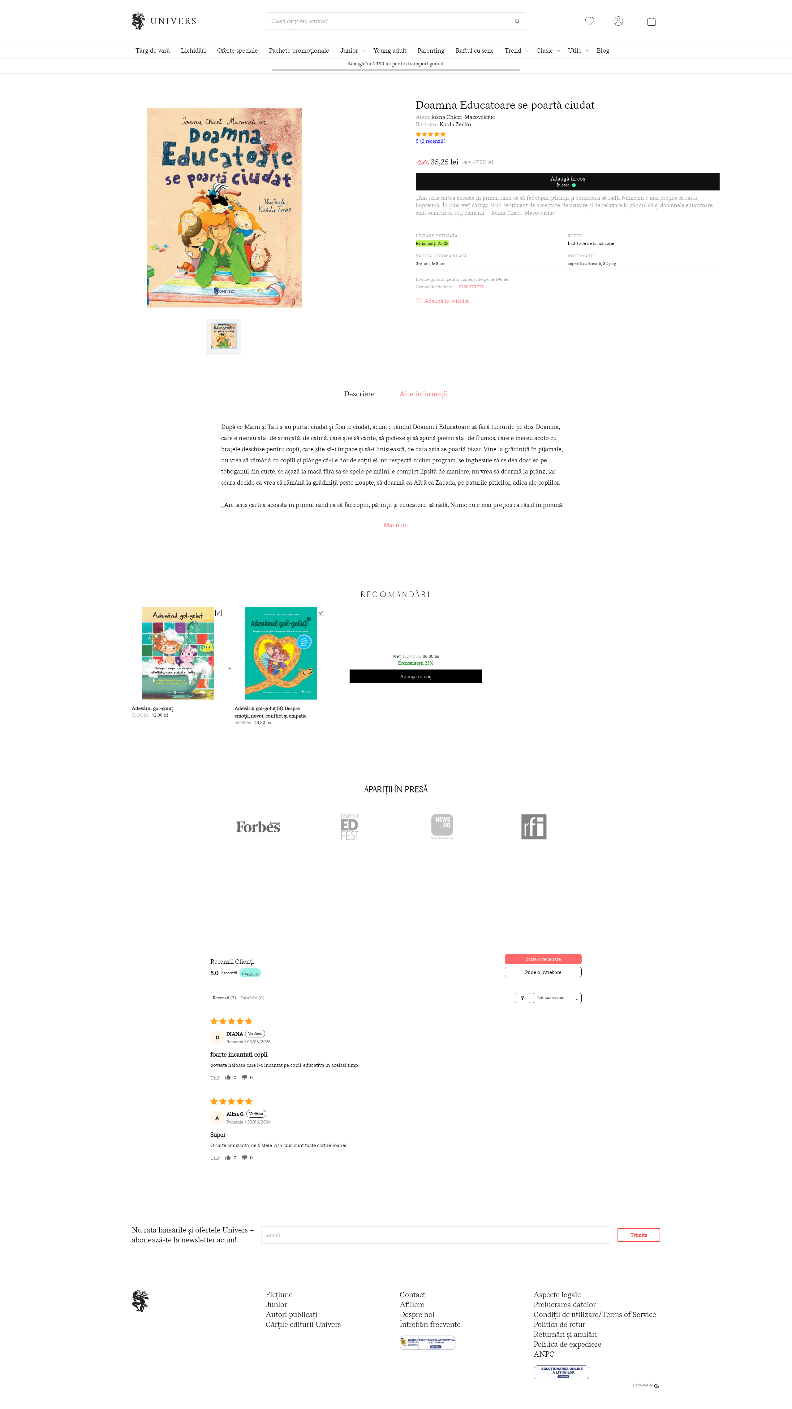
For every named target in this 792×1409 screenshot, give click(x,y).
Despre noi (417, 1314)
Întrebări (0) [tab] (252, 998)
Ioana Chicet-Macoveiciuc (463, 117)
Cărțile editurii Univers (303, 1324)
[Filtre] (522, 998)
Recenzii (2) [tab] (224, 998)
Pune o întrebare (543, 972)
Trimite (639, 1235)
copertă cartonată (584, 263)
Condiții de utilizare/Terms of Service (595, 1314)
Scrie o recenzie (543, 959)
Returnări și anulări (565, 1334)
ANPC (544, 1354)
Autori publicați (291, 1314)
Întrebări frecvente (430, 1324)
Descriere (359, 393)
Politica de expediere (567, 1344)
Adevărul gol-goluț (152, 708)
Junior (276, 1304)
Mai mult (396, 524)
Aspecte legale (557, 1294)
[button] (568, 134)
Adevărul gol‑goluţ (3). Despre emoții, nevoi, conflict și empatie (271, 711)
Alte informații (423, 393)
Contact (412, 1294)
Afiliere (412, 1304)
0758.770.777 (471, 287)
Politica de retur (559, 1324)
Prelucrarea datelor (565, 1304)
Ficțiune (279, 1294)
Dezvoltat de (643, 1385)
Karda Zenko (455, 124)
